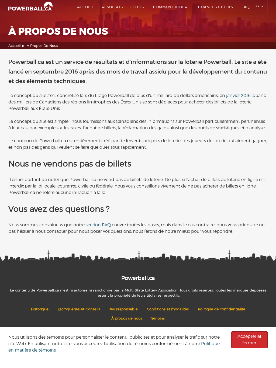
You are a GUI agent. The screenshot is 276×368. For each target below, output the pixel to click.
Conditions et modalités (168, 309)
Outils (137, 7)
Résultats (112, 7)
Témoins (157, 318)
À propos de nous (126, 318)
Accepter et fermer (249, 339)
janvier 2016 (238, 95)
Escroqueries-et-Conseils (79, 309)
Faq (246, 7)
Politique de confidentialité (221, 309)
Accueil (85, 7)
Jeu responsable (123, 309)
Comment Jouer (170, 7)
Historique (40, 309)
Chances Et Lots (215, 7)
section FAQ (98, 224)
